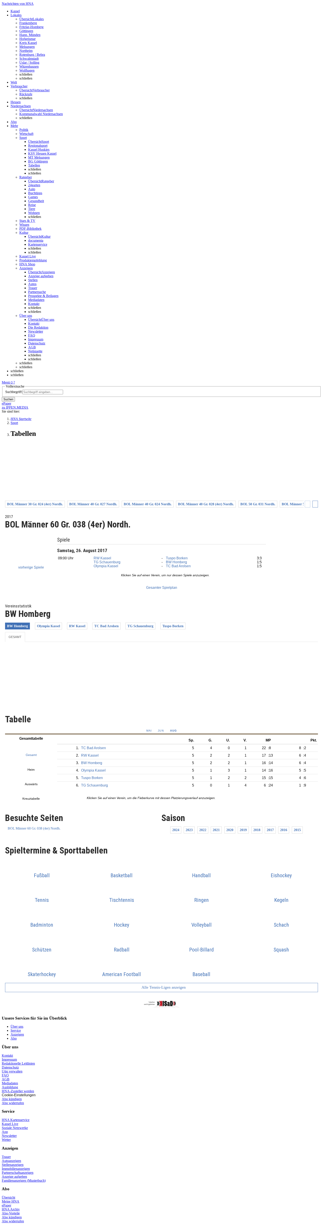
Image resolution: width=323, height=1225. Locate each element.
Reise (32, 205)
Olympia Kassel (106, 566)
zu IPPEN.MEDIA (15, 407)
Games (33, 197)
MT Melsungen (39, 157)
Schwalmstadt (29, 58)
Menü (6, 382)
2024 (175, 830)
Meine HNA (10, 1201)
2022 (202, 830)
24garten (34, 185)
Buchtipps (35, 193)
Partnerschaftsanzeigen (17, 1172)
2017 (270, 830)
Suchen (8, 399)
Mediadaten (36, 300)
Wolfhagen (26, 70)
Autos (32, 284)
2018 (256, 830)
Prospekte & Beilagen (43, 296)
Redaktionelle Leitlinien (18, 1063)
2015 (297, 830)
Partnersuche (37, 292)
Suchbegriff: (13, 392)
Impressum (35, 339)
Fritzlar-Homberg (31, 27)
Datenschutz (36, 343)
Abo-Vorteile (11, 1213)
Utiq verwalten (12, 1071)
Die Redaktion (38, 327)
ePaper (6, 1205)
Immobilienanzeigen (16, 1169)
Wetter (6, 1140)
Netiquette (35, 351)
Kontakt (33, 304)
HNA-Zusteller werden (18, 1091)
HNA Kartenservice (15, 1120)
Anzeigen (17, 1034)
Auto (31, 189)
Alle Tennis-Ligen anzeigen (163, 987)
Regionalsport (37, 145)
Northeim (26, 51)
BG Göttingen (38, 161)
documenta (35, 240)
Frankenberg (28, 23)
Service (16, 1030)
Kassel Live (10, 1124)
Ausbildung (10, 1087)
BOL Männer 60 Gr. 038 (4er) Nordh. (34, 828)
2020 (229, 830)
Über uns (17, 1026)
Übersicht (8, 1197)
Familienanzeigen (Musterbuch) (24, 1180)
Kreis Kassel (28, 43)
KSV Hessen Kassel (42, 153)
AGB (32, 347)
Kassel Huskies (38, 149)
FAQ (31, 335)
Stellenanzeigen (13, 1165)
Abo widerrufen (13, 1103)
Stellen (33, 280)
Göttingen (26, 31)
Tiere (31, 209)
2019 (243, 830)
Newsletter (35, 331)
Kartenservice (37, 244)
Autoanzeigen (11, 1161)
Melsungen (27, 47)
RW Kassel (102, 558)
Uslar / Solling (29, 62)
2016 (283, 830)
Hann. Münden (29, 35)
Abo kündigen (12, 1099)
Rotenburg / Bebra (32, 54)
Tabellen (34, 165)
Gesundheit (36, 201)
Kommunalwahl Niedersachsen (41, 114)
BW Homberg (176, 562)
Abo (14, 1038)
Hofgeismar (27, 39)
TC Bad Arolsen (178, 566)
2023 (189, 830)
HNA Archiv (11, 1209)
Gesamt (15, 637)
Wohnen (34, 213)
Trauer (32, 288)
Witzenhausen (29, 66)
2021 (216, 830)
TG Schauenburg (107, 562)
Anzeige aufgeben (40, 276)
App (5, 1132)
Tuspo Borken (177, 558)
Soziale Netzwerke (15, 1128)
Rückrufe (25, 94)
